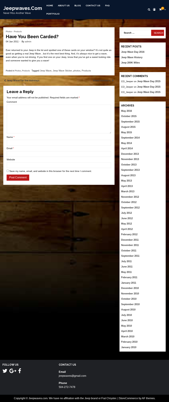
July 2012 (126, 212)
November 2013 (130, 159)
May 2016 (126, 110)
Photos (14, 24)
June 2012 (127, 218)
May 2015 (126, 132)
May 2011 (126, 272)
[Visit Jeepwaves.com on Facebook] (19, 371)
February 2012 (129, 234)
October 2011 (128, 250)
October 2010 (128, 298)
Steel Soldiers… (102, 80)
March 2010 (127, 336)
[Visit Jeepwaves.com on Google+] (12, 371)
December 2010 (130, 288)
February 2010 (129, 341)
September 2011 (130, 255)
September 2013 (130, 169)
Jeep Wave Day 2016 (132, 51)
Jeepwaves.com (22, 8)
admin (28, 41)
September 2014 (130, 137)
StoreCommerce (128, 398)
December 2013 (130, 153)
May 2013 (126, 180)
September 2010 (130, 304)
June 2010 (127, 320)
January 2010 (128, 347)
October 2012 (128, 202)
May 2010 (126, 325)
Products (18, 31)
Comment (12, 101)
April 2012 (127, 229)
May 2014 (126, 143)
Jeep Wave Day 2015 (148, 81)
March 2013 (127, 191)
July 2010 (126, 315)
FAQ (107, 5)
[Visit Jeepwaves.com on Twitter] (4, 371)
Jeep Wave (45, 70)
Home (49, 5)
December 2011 (130, 239)
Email (10, 148)
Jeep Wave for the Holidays (23, 80)
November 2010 (130, 293)
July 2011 (126, 261)
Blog (77, 5)
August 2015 (128, 126)
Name (10, 137)
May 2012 (126, 223)
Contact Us (93, 5)
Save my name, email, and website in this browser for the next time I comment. (50, 171)
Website (11, 159)
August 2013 (128, 175)
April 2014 (127, 148)
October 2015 (128, 116)
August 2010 (128, 309)
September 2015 (130, 121)
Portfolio (53, 13)
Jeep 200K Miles (130, 62)
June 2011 (127, 266)
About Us (63, 5)
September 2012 (130, 207)
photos (76, 70)
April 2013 (127, 186)
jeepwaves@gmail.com (72, 375)
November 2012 (130, 196)
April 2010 (127, 331)
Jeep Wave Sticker (62, 70)
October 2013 (128, 164)
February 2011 (129, 277)
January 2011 (128, 282)
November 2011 (130, 245)
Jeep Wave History (131, 57)
